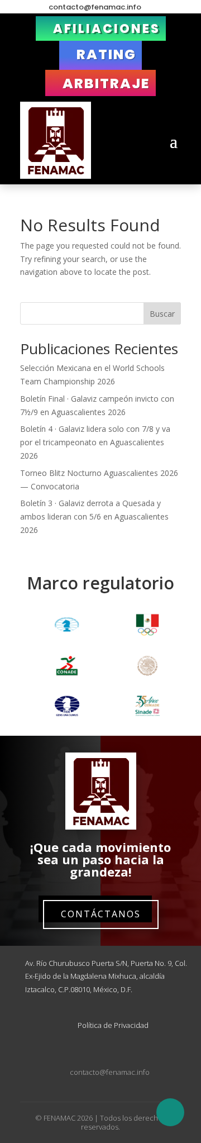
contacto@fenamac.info (95, 7)
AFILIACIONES (106, 28)
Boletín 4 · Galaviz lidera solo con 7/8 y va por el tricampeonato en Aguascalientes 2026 (95, 442)
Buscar (162, 313)
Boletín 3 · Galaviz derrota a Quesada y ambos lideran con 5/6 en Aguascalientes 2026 (94, 516)
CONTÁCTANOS (101, 914)
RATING (106, 54)
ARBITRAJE (106, 83)
